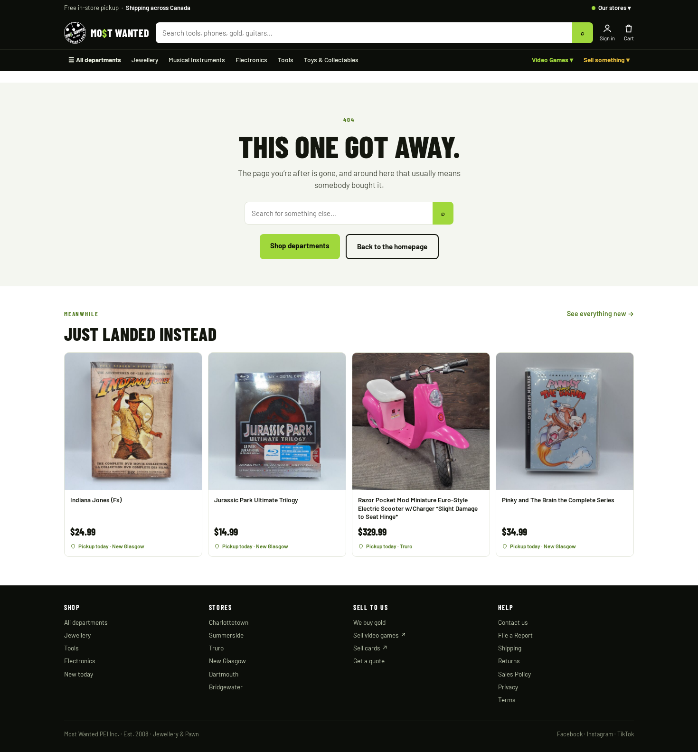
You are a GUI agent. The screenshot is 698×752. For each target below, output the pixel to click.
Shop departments (300, 245)
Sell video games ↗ (379, 635)
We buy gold (369, 622)
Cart (629, 38)
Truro (216, 648)
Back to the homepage (392, 246)
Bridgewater (226, 687)
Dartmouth (223, 674)
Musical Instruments (197, 60)
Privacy (508, 687)
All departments (86, 622)
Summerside (226, 635)
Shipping (509, 648)
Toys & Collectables (331, 60)
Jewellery (145, 60)
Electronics (251, 60)
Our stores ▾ (614, 7)
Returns (509, 661)
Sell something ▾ (607, 60)
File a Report (515, 635)
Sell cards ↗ (370, 648)
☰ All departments (94, 60)
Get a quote (369, 661)
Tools (285, 60)
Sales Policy (514, 674)
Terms (507, 700)
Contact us (513, 622)
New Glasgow (227, 661)
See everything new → (600, 314)
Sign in (607, 38)
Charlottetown (228, 622)
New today (78, 674)
